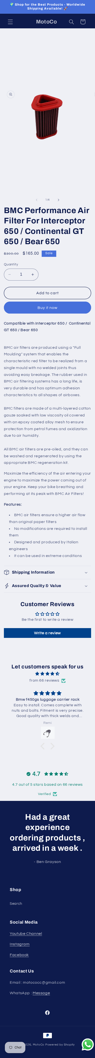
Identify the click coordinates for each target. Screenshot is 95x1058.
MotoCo (39, 1044)
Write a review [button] (47, 633)
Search (16, 903)
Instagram (20, 944)
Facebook (19, 955)
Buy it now (48, 308)
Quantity (11, 264)
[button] (10, 21)
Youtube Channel (26, 934)
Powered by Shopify (60, 1044)
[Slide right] (58, 200)
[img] (47, 673)
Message (41, 993)
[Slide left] (36, 200)
